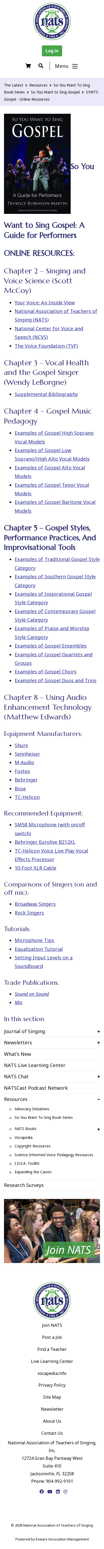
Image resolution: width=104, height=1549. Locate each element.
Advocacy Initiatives (32, 1108)
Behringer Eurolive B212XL (45, 842)
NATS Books (26, 1128)
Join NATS (52, 1325)
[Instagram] (65, 1491)
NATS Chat (16, 1076)
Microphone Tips (34, 940)
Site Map (52, 1397)
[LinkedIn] (58, 1491)
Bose (20, 788)
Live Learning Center (52, 1361)
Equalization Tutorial (39, 949)
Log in (52, 51)
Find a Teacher (52, 1349)
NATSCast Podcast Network (36, 1088)
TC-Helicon (27, 797)
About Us (52, 1421)
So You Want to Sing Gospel (55, 92)
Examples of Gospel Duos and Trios (56, 680)
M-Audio (24, 762)
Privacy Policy (52, 1385)
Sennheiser (27, 754)
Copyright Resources (33, 1145)
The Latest (13, 85)
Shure (21, 745)
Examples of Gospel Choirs (46, 671)
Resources (38, 85)
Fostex (22, 771)
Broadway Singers (35, 904)
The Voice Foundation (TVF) (46, 346)
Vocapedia (24, 1137)
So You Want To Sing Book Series (44, 1117)
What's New (17, 1054)
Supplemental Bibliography (46, 394)
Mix (18, 1002)
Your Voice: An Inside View (45, 302)
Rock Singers (29, 912)
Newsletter (52, 1409)
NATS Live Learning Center (34, 1065)
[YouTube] (49, 1491)
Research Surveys (24, 1185)
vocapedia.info (52, 1373)
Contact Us (52, 1433)
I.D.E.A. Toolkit (27, 1163)
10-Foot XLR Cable (35, 868)
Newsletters (18, 1042)
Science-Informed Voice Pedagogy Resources (54, 1154)
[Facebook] (41, 1491)
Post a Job (52, 1337)
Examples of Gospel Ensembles (51, 645)
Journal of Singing (24, 1031)
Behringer (26, 780)
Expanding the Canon (33, 1171)
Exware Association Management (62, 1539)
